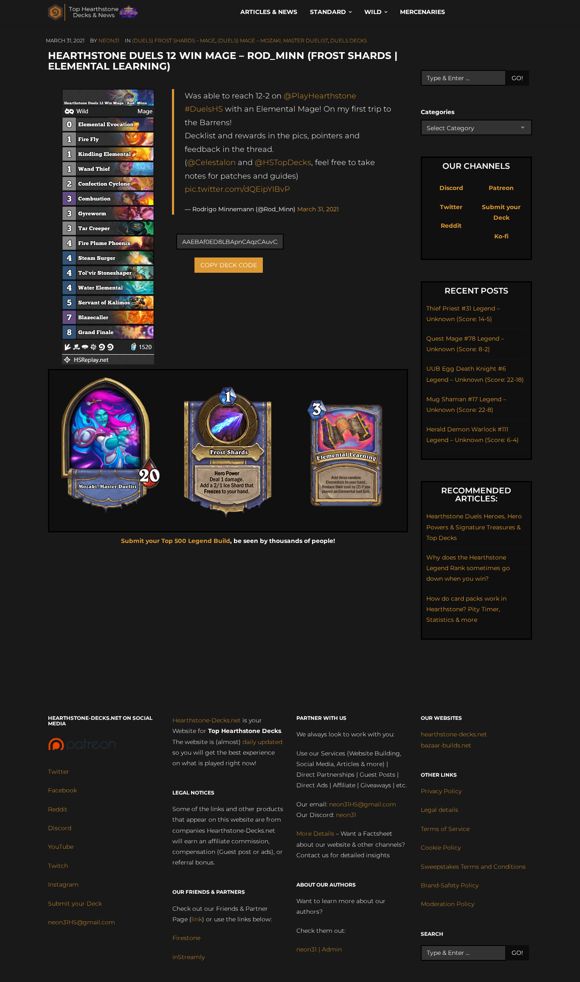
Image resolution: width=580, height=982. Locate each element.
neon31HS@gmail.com (81, 922)
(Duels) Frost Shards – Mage (173, 40)
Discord (451, 188)
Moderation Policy (447, 904)
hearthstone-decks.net (454, 734)
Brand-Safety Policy (450, 885)
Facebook (62, 790)
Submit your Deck (75, 903)
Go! (517, 78)
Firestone (186, 938)
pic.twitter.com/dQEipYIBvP (237, 189)
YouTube (60, 847)
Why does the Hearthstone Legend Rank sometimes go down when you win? (468, 568)
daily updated (262, 742)
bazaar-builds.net (446, 745)
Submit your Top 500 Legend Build (175, 541)
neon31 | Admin (319, 949)
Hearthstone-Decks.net (206, 720)
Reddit (451, 225)
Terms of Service (445, 829)
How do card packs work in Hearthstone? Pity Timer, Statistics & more (466, 609)
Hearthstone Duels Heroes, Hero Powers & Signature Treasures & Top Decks (474, 526)
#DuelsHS (204, 108)
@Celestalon (211, 162)
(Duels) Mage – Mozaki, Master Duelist (272, 40)
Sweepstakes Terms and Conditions (473, 866)
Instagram (63, 884)
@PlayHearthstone (320, 95)
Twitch (58, 866)
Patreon (501, 188)
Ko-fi (501, 236)
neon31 (109, 40)
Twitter (451, 207)
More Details (315, 833)
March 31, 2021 (318, 209)
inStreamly (188, 957)
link (196, 919)
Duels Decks (348, 40)
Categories (437, 112)
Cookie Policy (441, 847)
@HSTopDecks (283, 162)
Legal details (439, 810)
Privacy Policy (441, 791)
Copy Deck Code (228, 265)
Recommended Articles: (476, 495)
